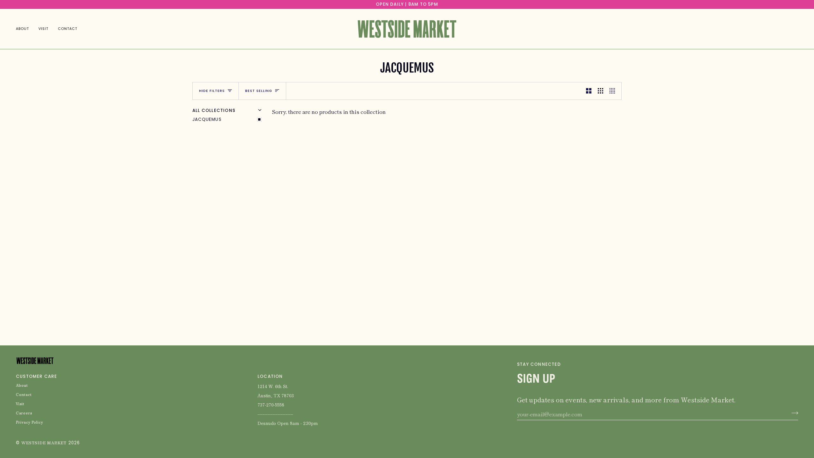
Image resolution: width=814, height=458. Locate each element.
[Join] (793, 413)
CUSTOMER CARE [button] (36, 376)
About (22, 386)
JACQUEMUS (207, 119)
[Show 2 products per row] (589, 91)
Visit (20, 404)
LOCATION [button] (270, 376)
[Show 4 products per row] (613, 91)
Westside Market (43, 443)
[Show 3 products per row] (600, 91)
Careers (24, 413)
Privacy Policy (29, 423)
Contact (24, 395)
